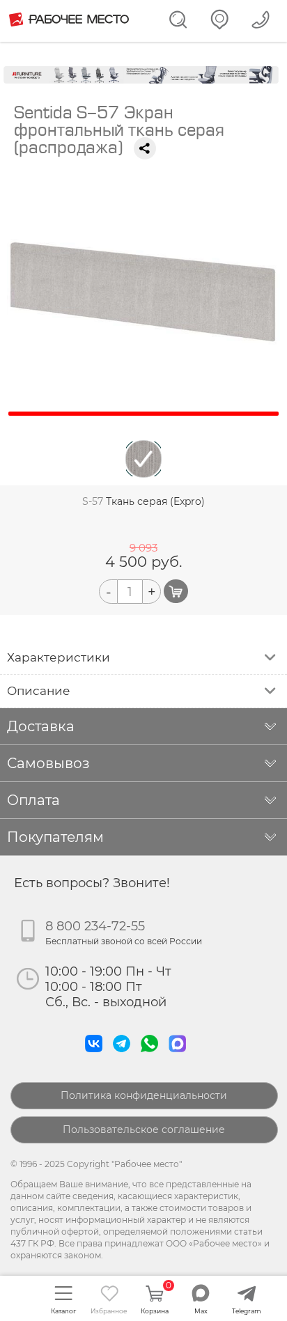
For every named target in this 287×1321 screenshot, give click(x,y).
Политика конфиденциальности (144, 1095)
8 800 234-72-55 (95, 926)
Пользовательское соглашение (144, 1129)
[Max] (180, 1055)
